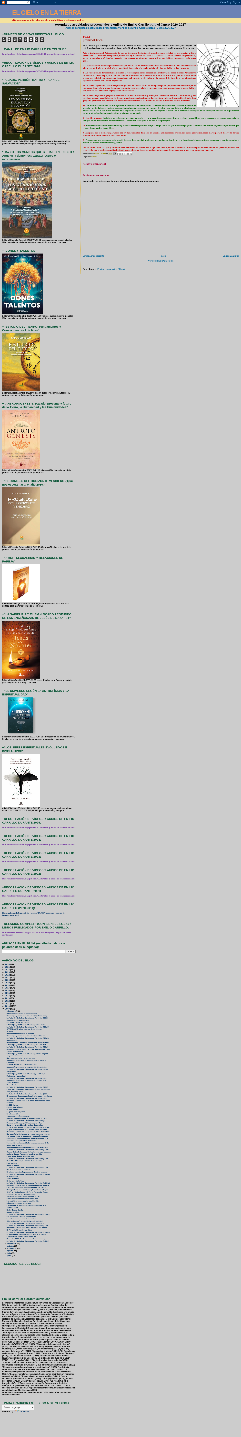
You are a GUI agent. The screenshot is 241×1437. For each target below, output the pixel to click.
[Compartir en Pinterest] (130, 153)
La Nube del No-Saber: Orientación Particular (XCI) (27, 1098)
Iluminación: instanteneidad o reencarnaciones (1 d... (28, 1143)
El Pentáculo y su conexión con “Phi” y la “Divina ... (28, 1234)
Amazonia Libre (13, 1212)
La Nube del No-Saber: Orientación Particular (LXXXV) (28, 1183)
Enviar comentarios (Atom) (111, 269)
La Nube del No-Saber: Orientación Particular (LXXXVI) (28, 1174)
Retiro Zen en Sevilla (15, 1210)
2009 (7, 1009)
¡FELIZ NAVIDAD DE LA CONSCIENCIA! (22, 1065)
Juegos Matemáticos (15, 1051)
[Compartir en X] (124, 153)
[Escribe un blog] (121, 153)
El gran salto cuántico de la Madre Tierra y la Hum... (27, 1130)
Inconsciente (12, 1163)
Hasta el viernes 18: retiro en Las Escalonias (25, 1125)
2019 (7, 983)
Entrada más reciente (93, 256)
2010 (7, 1006)
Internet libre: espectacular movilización (23, 1201)
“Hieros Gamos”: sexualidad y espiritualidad (24, 1221)
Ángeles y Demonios (15, 1056)
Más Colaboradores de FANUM (19, 1203)
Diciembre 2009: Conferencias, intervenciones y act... (28, 1239)
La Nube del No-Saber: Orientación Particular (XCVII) (28, 1038)
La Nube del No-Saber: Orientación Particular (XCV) (27, 1069)
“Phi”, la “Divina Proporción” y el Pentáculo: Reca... (27, 1192)
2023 (7, 972)
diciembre (11, 1011)
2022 (7, 975)
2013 (7, 998)
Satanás (10, 1103)
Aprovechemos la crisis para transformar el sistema (28, 1147)
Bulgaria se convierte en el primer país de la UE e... (27, 1118)
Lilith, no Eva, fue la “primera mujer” (21, 1194)
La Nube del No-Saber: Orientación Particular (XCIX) (27, 1018)
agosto (10, 1251)
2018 (7, 985)
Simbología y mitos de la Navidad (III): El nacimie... (27, 1067)
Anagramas (11, 1071)
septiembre (12, 1248)
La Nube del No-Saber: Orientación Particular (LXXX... (28, 1159)
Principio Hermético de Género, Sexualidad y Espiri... (28, 1190)
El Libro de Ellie (13, 1114)
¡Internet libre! (12, 1208)
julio (9, 1253)
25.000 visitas (12, 1105)
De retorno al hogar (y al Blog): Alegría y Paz (24, 1123)
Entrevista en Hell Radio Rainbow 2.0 (21, 1237)
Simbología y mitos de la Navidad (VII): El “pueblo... (27, 1036)
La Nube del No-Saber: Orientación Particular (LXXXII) (28, 1232)
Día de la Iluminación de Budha (19, 1170)
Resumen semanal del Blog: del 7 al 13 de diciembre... (28, 1132)
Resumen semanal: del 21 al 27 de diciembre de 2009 (28, 1049)
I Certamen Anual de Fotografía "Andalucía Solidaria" (28, 1136)
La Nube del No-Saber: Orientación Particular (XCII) (27, 1094)
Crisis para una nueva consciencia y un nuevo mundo (28, 1089)
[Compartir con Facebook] (127, 153)
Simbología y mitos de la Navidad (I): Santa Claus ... (27, 1080)
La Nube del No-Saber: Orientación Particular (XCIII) (27, 1087)
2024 (7, 969)
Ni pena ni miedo (13, 1176)
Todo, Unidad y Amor (15, 1091)
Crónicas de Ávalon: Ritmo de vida (20, 1156)
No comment (12, 1040)
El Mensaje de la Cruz (15, 1181)
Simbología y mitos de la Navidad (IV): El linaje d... (27, 1060)
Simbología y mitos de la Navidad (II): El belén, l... (26, 1074)
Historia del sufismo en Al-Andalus (20, 1033)
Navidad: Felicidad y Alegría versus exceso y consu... (28, 1134)
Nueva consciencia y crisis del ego (21, 1058)
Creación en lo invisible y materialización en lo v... (27, 1205)
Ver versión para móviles (160, 261)
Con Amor (10, 1062)
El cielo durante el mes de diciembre (21, 1219)
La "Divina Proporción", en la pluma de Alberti (25, 1223)
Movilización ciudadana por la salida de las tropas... (27, 1228)
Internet (94, 157)
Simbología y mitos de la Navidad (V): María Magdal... (28, 1054)
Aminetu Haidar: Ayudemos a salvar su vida (24, 1154)
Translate (24, 1411)
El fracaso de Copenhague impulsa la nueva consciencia (29, 1096)
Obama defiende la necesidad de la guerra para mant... (29, 1152)
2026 (7, 964)
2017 (7, 988)
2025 (7, 967)
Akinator (10, 1031)
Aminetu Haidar (13, 1165)
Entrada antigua (231, 256)
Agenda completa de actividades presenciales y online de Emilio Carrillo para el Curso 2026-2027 (120, 27)
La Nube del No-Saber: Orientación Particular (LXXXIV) (28, 1214)
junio (9, 1256)
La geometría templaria (16, 1112)
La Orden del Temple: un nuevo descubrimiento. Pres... (29, 1127)
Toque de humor (13, 1083)
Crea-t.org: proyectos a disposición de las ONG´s (26, 1187)
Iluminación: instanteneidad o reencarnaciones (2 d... (28, 1138)
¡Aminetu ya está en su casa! (18, 1116)
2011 (7, 1003)
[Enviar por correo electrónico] (118, 153)
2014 (7, 996)
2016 (7, 990)
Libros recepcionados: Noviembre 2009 (22, 1199)
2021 (7, 977)
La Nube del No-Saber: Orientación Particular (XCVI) (27, 1047)
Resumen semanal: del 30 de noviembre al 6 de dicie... (29, 1185)
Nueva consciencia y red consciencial (22, 1013)
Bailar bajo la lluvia (14, 1145)
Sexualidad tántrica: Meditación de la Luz (23, 1196)
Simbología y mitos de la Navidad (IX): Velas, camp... (28, 1016)
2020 (7, 980)
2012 (7, 1001)
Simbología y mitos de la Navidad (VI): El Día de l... (27, 1045)
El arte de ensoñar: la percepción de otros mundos (27, 1172)
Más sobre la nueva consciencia (20, 1085)
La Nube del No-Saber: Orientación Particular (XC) (26, 1120)
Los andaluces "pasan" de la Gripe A (21, 1216)
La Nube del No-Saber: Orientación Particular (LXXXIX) (28, 1150)
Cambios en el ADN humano (18, 1020)
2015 (7, 993)
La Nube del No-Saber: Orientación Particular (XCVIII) (28, 1027)
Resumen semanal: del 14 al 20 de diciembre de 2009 (28, 1100)
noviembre (12, 1243)
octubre (10, 1246)
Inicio (163, 256)
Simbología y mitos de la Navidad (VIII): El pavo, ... (27, 1025)
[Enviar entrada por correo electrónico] (115, 153)
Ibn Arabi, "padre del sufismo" (19, 1022)
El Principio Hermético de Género (20, 1230)
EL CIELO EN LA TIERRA (46, 12)
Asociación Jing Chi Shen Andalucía (21, 1141)
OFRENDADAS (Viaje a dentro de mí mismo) (24, 1029)
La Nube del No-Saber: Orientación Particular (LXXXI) (28, 1241)
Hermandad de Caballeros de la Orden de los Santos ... (29, 1042)
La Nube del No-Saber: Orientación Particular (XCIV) (27, 1078)
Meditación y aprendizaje (17, 1076)
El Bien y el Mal (13, 1109)
